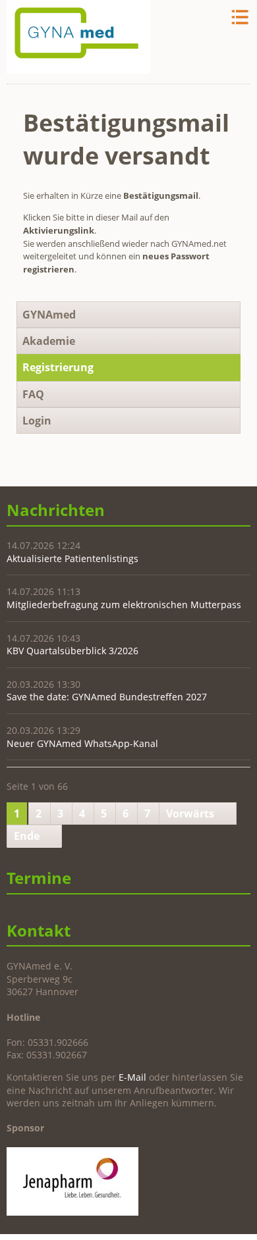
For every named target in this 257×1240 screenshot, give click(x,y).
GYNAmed (49, 314)
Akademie (48, 341)
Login (36, 420)
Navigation (238, 17)
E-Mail (132, 1077)
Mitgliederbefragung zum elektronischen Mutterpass (124, 604)
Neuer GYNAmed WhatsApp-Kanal (82, 743)
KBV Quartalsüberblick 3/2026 (72, 650)
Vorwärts (190, 813)
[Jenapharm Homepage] (72, 1212)
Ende (27, 836)
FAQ (33, 394)
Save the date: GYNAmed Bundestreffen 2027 (107, 696)
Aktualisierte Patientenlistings (72, 558)
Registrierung (58, 367)
